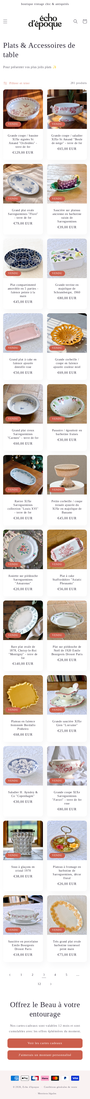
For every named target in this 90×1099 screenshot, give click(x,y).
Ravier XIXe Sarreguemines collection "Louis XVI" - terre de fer (23, 507)
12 (39, 984)
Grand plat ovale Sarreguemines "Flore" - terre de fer (23, 213)
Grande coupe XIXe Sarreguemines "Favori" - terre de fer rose (67, 798)
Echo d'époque (31, 1087)
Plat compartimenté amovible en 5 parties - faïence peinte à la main (23, 290)
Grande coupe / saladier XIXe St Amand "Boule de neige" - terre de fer (67, 139)
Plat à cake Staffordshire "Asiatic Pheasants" (67, 579)
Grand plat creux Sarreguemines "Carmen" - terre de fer (23, 434)
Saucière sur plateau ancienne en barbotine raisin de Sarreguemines (67, 215)
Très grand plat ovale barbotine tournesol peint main (67, 945)
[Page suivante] (50, 984)
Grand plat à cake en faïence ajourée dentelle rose (23, 363)
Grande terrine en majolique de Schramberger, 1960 (67, 288)
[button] (5, 21)
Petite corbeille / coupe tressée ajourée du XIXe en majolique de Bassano (66, 507)
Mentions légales (47, 1093)
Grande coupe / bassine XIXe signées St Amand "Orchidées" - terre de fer (23, 141)
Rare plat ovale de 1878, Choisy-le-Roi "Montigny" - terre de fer (23, 652)
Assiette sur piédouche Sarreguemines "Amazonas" (23, 579)
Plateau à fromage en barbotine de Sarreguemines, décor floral (67, 872)
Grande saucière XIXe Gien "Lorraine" (66, 723)
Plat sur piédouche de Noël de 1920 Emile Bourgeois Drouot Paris (67, 650)
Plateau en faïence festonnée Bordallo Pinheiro (23, 725)
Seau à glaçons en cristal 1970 (23, 868)
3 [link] (44, 974)
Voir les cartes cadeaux (45, 1043)
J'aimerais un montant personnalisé (45, 1055)
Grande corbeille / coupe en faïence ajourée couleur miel (67, 363)
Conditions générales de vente (60, 1087)
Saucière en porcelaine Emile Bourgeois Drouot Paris (23, 945)
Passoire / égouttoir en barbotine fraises (67, 432)
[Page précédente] (10, 974)
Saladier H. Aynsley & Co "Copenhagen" (23, 794)
